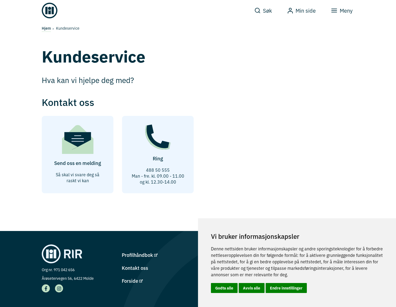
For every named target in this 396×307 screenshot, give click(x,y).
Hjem (46, 28)
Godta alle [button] (224, 288)
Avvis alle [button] (251, 288)
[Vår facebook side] (46, 288)
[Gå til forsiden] (49, 10)
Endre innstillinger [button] (286, 288)
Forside (130, 280)
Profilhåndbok (138, 254)
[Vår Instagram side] (59, 288)
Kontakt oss (135, 267)
